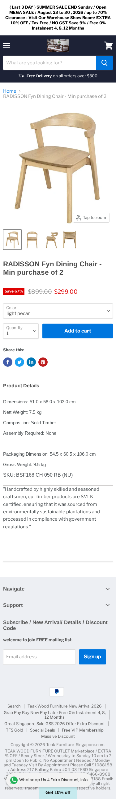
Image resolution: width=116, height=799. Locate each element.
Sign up (92, 657)
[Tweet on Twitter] (19, 362)
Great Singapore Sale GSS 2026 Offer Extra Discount (54, 723)
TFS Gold (14, 730)
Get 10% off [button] (58, 792)
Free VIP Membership (83, 730)
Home (9, 91)
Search (14, 706)
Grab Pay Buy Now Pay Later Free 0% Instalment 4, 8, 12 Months (55, 715)
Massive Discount (58, 736)
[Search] (104, 63)
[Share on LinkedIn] (31, 362)
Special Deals (42, 730)
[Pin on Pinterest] (43, 362)
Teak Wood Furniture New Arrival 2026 (65, 706)
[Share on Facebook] (7, 362)
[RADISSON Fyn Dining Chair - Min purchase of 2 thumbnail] (12, 239)
